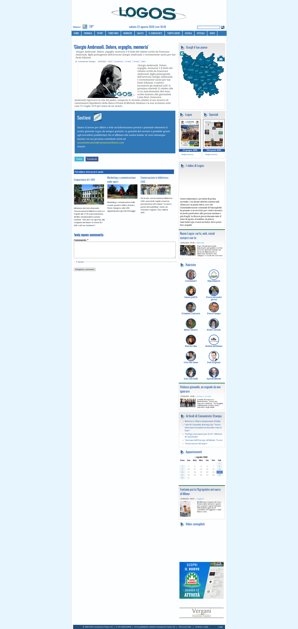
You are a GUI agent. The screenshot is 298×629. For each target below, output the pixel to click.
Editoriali (200, 243)
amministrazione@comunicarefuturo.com (100, 142)
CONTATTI (78, 38)
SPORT (100, 33)
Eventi (128, 61)
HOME (76, 33)
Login (220, 627)
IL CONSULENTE (155, 33)
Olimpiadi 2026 (214, 150)
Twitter (79, 159)
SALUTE (140, 33)
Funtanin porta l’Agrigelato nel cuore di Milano (200, 491)
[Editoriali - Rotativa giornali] (188, 255)
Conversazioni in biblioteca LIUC (154, 179)
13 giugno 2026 (190, 150)
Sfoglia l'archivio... (188, 154)
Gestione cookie (201, 627)
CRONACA (88, 33)
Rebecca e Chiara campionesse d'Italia (202, 421)
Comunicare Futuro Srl (165, 627)
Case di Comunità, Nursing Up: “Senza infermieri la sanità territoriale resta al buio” (203, 427)
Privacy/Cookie (185, 627)
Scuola (136, 61)
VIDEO (212, 33)
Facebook (92, 159)
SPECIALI (201, 33)
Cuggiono (200, 499)
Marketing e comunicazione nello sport (121, 179)
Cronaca (200, 396)
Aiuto (81, 262)
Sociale (208, 396)
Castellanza (118, 61)
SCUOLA (188, 33)
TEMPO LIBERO (173, 33)
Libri (143, 61)
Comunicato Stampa (86, 61)
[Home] (149, 12)
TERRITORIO (113, 33)
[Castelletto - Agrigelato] (185, 516)
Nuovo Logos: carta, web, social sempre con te (197, 235)
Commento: (81, 240)
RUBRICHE (127, 33)
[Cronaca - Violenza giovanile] (188, 406)
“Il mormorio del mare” (196, 443)
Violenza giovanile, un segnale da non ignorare (200, 389)
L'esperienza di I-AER (84, 179)
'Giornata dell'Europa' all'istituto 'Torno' (204, 440)
